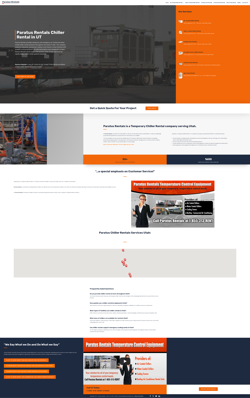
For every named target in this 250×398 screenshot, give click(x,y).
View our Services (139, 396)
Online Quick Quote (208, 389)
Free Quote (152, 108)
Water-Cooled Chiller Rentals (192, 2)
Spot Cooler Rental (231, 2)
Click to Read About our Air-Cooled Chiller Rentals (26, 360)
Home (167, 2)
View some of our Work (25, 76)
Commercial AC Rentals (219, 2)
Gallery (239, 2)
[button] (125, 259)
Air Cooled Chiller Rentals (176, 2)
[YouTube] (156, 396)
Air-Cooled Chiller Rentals (191, 20)
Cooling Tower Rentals (206, 2)
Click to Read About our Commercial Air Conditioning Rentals (30, 377)
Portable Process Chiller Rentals (193, 52)
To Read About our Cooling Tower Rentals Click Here (26, 371)
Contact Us (245, 2)
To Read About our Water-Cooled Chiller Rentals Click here (29, 365)
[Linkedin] (159, 396)
